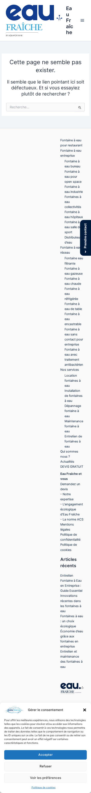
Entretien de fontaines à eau (73, 441)
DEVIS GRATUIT (71, 467)
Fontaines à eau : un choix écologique (71, 621)
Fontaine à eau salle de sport (73, 227)
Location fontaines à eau (73, 381)
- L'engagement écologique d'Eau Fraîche (71, 509)
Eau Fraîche (69, 20)
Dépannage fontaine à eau (73, 411)
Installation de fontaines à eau (74, 396)
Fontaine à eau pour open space (73, 177)
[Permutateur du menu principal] (82, 20)
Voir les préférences (45, 778)
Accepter (45, 755)
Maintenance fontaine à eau (74, 426)
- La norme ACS (71, 519)
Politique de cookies (43, 787)
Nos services (69, 370)
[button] (85, 710)
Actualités (67, 461)
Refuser (46, 766)
